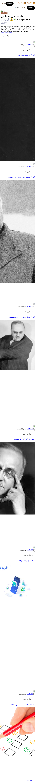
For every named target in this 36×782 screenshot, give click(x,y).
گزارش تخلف (27, 50)
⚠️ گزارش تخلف (7, 21)
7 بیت (3, 36)
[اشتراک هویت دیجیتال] (21, 19)
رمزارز (22, 550)
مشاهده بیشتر (30, 780)
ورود (3, 3)
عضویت (9, 3)
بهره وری (22, 694)
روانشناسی (21, 44)
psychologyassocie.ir (6, 32)
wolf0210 (30, 44)
